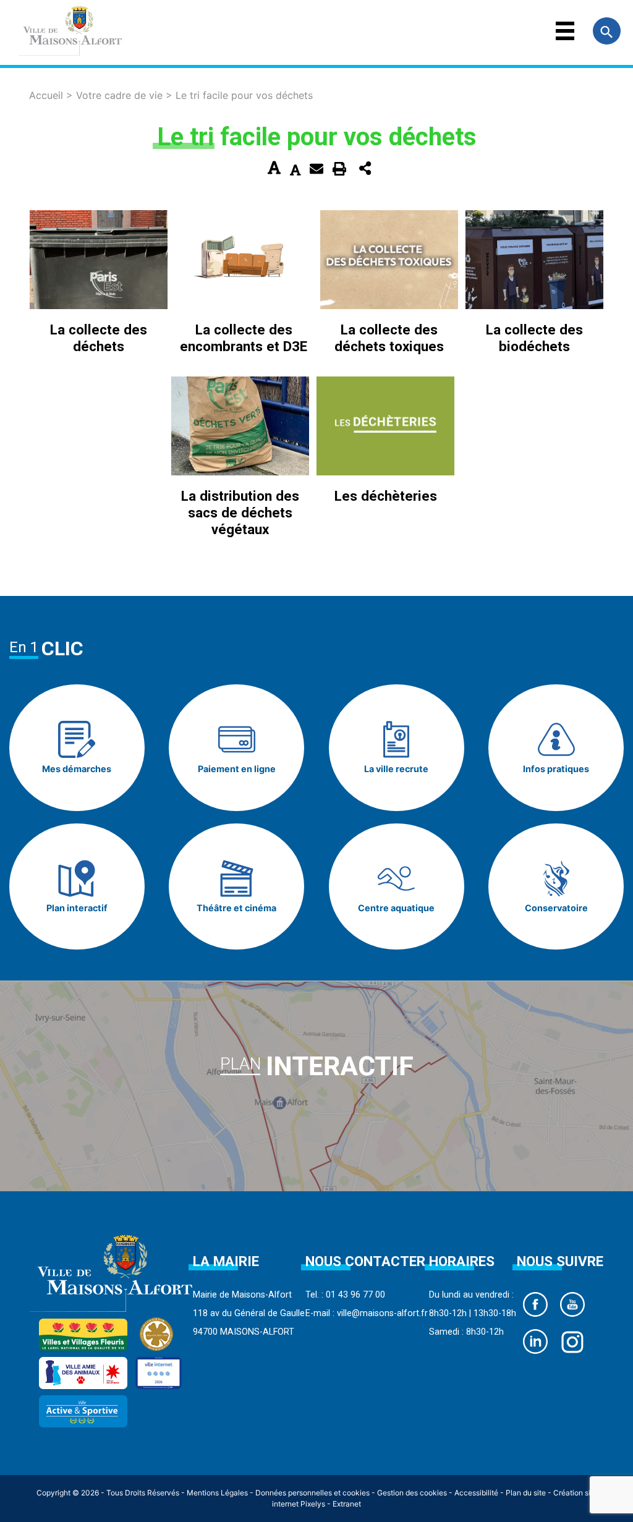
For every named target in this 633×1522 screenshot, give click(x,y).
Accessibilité (476, 1492)
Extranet (347, 1503)
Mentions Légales (217, 1492)
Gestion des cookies (412, 1492)
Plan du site (526, 1492)
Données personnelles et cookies (312, 1492)
